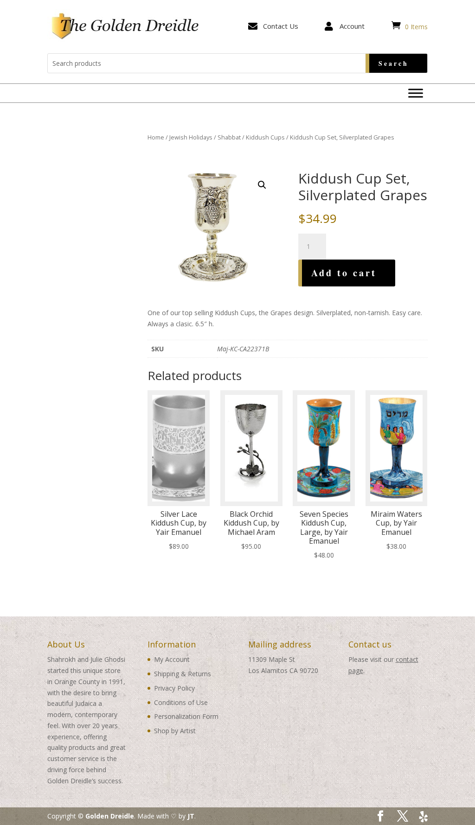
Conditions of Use (181, 702)
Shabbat (229, 137)
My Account (172, 659)
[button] (262, 185)
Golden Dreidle (109, 816)
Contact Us (280, 26)
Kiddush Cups (265, 137)
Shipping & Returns (182, 673)
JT (190, 816)
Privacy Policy (174, 688)
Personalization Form (186, 716)
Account (352, 26)
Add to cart (344, 272)
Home (156, 137)
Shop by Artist (175, 730)
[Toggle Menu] (415, 93)
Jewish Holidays (190, 137)
